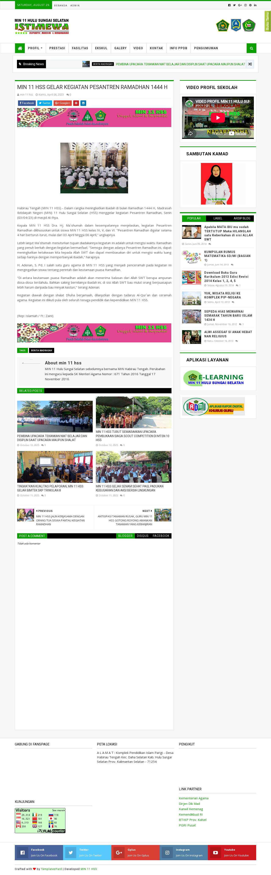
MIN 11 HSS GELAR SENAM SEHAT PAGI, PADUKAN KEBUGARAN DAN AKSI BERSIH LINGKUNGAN (129, 488)
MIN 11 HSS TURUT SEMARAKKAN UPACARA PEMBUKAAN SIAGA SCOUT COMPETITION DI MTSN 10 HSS (132, 436)
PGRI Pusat (187, 825)
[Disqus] (94, 667)
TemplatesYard (51, 869)
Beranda (60, 5)
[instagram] (245, 5)
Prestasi (57, 48)
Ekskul (101, 48)
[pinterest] (250, 5)
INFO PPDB (178, 48)
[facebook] (229, 5)
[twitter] (234, 5)
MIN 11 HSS (89, 869)
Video (138, 48)
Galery (120, 48)
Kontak (156, 48)
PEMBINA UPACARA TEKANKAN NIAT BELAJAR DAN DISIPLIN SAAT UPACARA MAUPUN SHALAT (163, 64)
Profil (34, 48)
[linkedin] (254, 5)
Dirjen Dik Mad (189, 803)
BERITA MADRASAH (85, 64)
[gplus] (240, 5)
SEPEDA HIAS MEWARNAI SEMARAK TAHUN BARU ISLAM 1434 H (228, 315)
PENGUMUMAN (206, 48)
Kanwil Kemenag (191, 809)
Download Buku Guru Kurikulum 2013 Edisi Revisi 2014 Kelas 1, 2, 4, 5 (226, 277)
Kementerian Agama (194, 798)
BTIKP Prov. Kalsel (192, 820)
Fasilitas (80, 48)
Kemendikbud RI (191, 814)
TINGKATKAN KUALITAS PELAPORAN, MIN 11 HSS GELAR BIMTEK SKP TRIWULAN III (50, 488)
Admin (75, 5)
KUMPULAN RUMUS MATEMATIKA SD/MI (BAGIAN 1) (227, 256)
